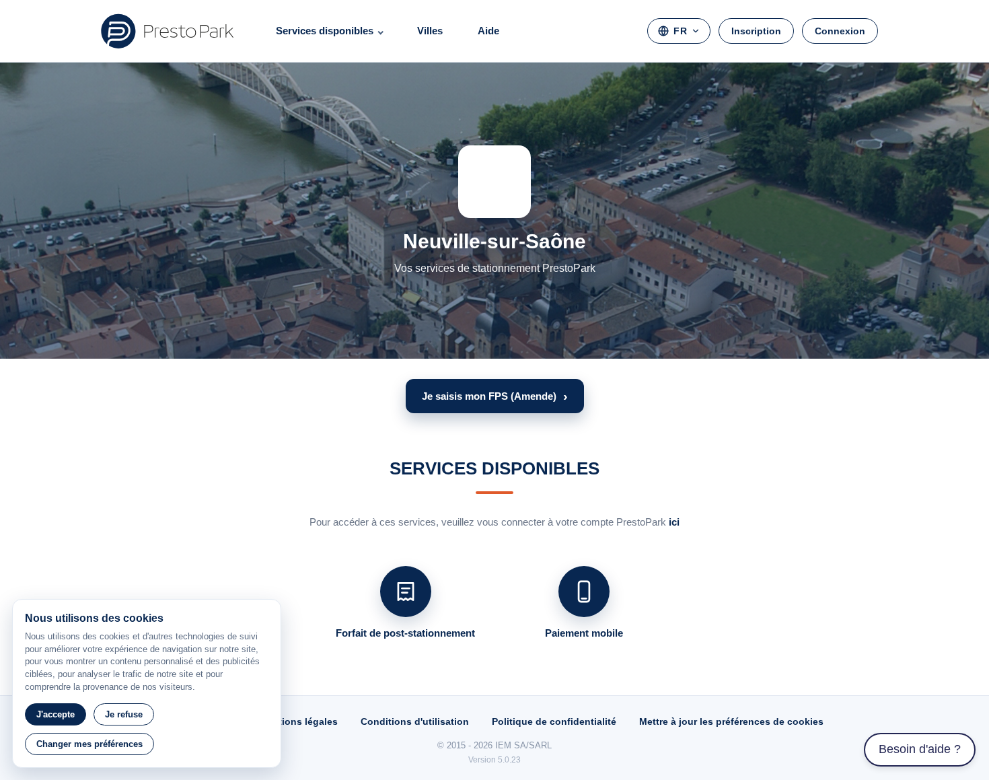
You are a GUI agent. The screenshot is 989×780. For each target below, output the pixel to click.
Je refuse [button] (124, 714)
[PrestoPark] (167, 30)
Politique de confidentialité (554, 721)
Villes (430, 30)
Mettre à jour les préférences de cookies (731, 721)
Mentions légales (298, 721)
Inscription (756, 31)
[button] (495, 396)
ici (674, 522)
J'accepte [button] (55, 714)
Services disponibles (324, 30)
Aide (488, 30)
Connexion (840, 31)
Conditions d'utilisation (415, 721)
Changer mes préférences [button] (89, 744)
